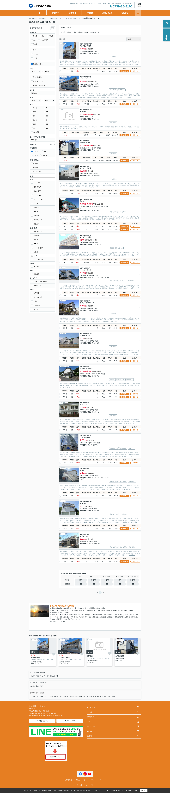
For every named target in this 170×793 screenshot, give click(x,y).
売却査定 (124, 13)
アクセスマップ (92, 726)
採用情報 (89, 736)
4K (34, 128)
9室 (107, 584)
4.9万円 (106, 580)
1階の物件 (37, 305)
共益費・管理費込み (39, 85)
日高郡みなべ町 (94, 32)
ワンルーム (36, 108)
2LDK (34, 120)
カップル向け (38, 195)
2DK (47, 116)
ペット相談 (37, 183)
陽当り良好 (37, 187)
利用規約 (77, 780)
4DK (47, 128)
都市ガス (36, 239)
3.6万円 (132, 580)
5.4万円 (93, 580)
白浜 (89, 53)
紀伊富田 (90, 244)
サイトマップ (102, 780)
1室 (120, 584)
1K (46, 108)
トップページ (91, 707)
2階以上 (36, 301)
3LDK (47, 124)
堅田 (91, 44)
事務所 (51, 36)
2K (34, 116)
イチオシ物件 (38, 297)
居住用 (35, 36)
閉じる (143, 790)
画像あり (36, 163)
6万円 (119, 580)
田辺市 (63, 32)
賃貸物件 (55, 13)
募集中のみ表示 (38, 64)
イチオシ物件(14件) (79, 696)
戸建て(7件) (111, 696)
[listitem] (43, 652)
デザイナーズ (38, 220)
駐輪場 (36, 252)
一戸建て (36, 58)
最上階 (36, 309)
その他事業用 (44, 40)
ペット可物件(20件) (66, 696)
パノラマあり (37, 171)
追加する (135, 71)
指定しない (36, 151)
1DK (34, 112)
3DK (34, 124)
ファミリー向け (38, 199)
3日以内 (35, 155)
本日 (45, 151)
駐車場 (35, 44)
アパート (36, 50)
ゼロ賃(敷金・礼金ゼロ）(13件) (96, 696)
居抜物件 (36, 224)
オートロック (38, 285)
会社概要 (90, 13)
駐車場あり (37, 293)
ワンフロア (37, 203)
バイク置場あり (38, 248)
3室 (94, 584)
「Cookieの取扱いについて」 (118, 790)
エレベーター (38, 231)
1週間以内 (45, 155)
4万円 (80, 580)
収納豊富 (36, 274)
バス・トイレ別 (38, 259)
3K (46, 120)
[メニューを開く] (138, 13)
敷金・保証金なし (38, 77)
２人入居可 (37, 191)
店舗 (43, 36)
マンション (36, 54)
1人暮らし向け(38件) (36, 696)
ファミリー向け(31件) (51, 696)
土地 (34, 40)
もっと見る (135, 64)
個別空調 (36, 235)
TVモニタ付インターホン (41, 281)
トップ (37, 13)
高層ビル (36, 207)
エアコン (36, 267)
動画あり (36, 167)
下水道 (36, 244)
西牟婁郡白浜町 (71, 32)
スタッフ (89, 712)
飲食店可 (36, 216)
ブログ (89, 721)
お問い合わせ (107, 13)
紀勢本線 (84, 53)
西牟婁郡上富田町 (83, 32)
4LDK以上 (36, 132)
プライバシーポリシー (89, 780)
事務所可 (36, 211)
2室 (81, 584)
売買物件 (72, 13)
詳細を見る (124, 71)
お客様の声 (90, 717)
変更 (52, 28)
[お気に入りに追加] (53, 654)
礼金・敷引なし (38, 81)
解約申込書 (68, 780)
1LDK (47, 112)
